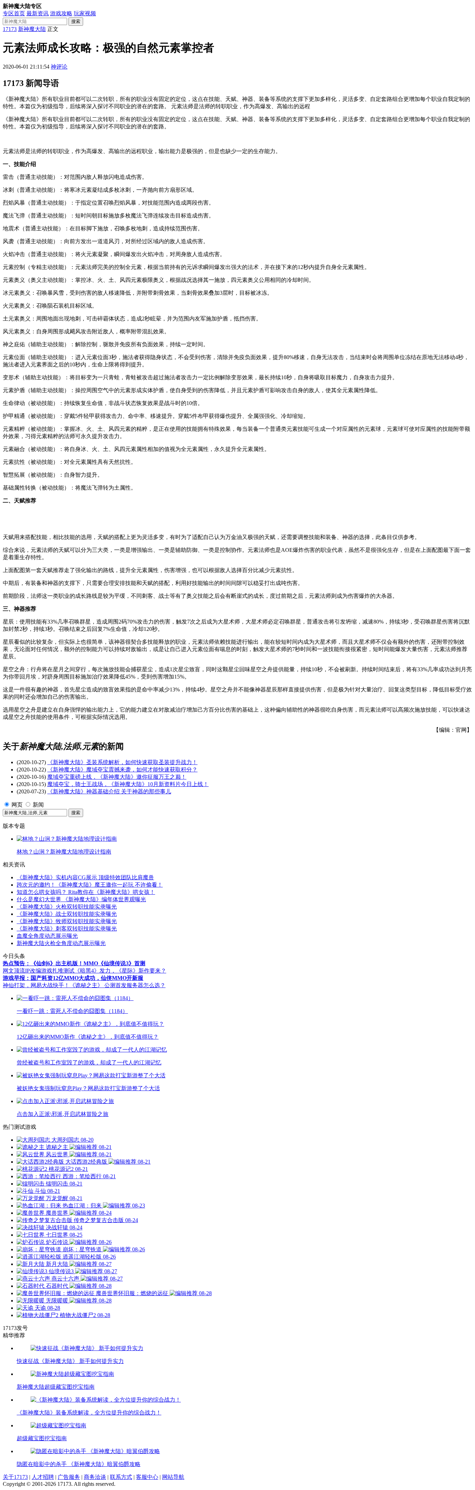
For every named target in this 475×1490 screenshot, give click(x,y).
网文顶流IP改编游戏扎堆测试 (38, 971)
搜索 (75, 21)
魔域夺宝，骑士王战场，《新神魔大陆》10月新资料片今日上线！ (128, 784)
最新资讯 (37, 13)
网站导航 (173, 1477)
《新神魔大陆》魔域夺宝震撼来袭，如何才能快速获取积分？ (122, 769)
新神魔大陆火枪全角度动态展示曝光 (61, 943)
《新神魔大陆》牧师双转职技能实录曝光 (67, 921)
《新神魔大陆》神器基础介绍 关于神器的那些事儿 (109, 791)
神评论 (59, 67)
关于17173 (15, 1477)
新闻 (38, 805)
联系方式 (121, 1477)
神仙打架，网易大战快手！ (36, 985)
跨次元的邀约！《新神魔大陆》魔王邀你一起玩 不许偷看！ (90, 885)
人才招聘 (43, 1477)
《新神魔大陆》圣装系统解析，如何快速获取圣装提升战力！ (122, 762)
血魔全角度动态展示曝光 (47, 936)
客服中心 (147, 1477)
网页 (17, 805)
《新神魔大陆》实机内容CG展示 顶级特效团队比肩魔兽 (85, 877)
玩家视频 (85, 13)
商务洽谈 (95, 1477)
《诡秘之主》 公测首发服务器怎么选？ (118, 985)
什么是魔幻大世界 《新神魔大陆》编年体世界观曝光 (81, 899)
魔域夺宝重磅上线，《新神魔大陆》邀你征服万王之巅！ (116, 777)
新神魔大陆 (32, 29)
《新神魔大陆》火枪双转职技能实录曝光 (67, 907)
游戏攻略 (61, 13)
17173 (10, 29)
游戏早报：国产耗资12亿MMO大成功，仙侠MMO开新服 (73, 978)
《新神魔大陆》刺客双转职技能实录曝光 (67, 929)
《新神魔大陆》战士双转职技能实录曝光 (67, 914)
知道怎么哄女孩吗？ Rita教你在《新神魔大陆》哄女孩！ (86, 892)
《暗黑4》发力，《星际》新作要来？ (120, 971)
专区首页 (14, 13)
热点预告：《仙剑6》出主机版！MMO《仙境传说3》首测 (74, 963)
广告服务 (69, 1477)
